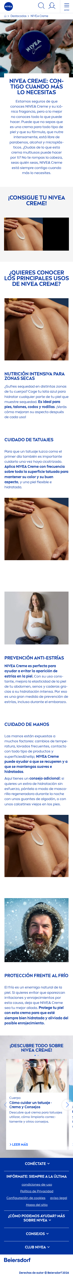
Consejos (36, 1234)
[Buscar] (41, 6)
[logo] (8, 6)
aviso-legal (58, 1198)
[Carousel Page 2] (38, 1055)
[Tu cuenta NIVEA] (52, 6)
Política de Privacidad (36, 1191)
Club (35, 1247)
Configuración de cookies (25, 1198)
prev (5, 1104)
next (67, 1104)
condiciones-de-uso (37, 1184)
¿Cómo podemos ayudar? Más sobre (36, 1218)
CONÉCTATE (36, 1164)
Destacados (19, 16)
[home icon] (5, 16)
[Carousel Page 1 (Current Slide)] (34, 1055)
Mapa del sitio (37, 1205)
